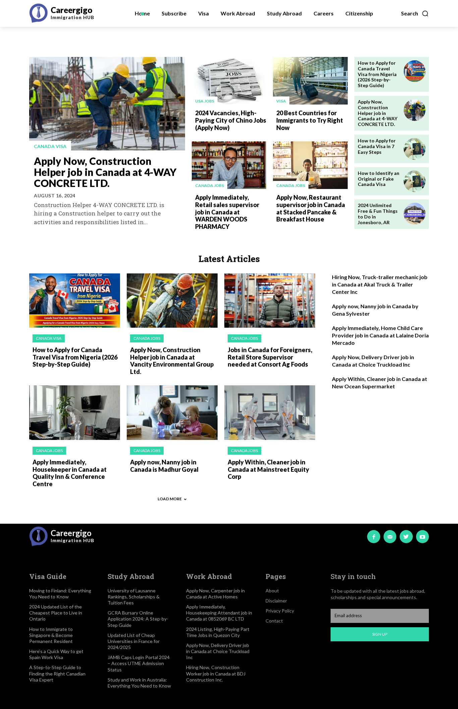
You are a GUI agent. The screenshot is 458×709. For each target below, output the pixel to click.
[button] (415, 13)
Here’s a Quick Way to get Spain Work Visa (56, 654)
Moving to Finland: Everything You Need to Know (60, 593)
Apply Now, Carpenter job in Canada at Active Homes (215, 593)
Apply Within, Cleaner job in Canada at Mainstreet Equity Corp (268, 469)
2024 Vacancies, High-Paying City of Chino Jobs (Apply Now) (230, 120)
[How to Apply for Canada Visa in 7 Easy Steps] (414, 149)
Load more (170, 498)
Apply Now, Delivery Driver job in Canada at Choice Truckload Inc (217, 651)
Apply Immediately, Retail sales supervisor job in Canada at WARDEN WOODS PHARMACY (227, 212)
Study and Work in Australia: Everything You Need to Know (139, 683)
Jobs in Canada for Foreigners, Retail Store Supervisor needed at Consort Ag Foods (270, 357)
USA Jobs (204, 101)
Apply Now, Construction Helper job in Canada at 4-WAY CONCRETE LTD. (105, 172)
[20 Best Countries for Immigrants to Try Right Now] (310, 81)
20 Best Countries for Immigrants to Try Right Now (309, 120)
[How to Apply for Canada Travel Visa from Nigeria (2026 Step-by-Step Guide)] (414, 71)
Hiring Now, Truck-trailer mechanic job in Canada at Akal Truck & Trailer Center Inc (379, 284)
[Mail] (390, 536)
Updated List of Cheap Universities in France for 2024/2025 (134, 641)
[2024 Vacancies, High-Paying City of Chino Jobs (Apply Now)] (229, 81)
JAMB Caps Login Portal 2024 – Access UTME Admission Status (139, 663)
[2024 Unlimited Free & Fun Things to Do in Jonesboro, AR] (414, 213)
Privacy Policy (280, 611)
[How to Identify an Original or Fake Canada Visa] (414, 181)
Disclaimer (276, 600)
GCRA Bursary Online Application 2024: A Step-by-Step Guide (138, 619)
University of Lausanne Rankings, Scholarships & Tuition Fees (134, 596)
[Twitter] (406, 536)
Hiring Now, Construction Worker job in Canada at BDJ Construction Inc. (215, 673)
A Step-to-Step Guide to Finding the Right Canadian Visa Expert (57, 673)
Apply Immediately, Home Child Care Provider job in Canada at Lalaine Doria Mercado (380, 335)
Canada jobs (209, 185)
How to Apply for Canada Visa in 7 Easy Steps (377, 146)
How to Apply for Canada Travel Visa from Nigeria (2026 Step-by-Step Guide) (377, 74)
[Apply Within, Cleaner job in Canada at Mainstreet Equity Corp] (269, 412)
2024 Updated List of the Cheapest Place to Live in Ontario (55, 613)
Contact (274, 621)
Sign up (379, 634)
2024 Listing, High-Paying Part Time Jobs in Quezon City (217, 632)
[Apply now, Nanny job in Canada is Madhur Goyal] (172, 412)
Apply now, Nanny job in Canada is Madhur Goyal (164, 465)
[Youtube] (422, 536)
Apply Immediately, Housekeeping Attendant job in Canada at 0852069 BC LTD (219, 613)
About (272, 590)
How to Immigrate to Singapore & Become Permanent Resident (51, 635)
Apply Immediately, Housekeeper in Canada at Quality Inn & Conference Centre (70, 473)
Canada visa (50, 146)
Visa (281, 101)
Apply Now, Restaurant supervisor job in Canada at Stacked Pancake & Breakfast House (310, 208)
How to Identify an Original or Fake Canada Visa (378, 178)
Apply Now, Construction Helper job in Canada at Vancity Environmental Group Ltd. (172, 360)
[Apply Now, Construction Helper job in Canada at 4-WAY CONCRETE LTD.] (107, 103)
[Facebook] (373, 536)
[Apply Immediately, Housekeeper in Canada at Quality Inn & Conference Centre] (74, 412)
